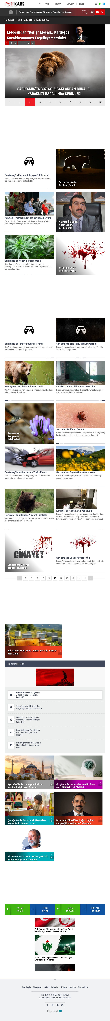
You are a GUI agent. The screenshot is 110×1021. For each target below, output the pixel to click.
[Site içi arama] (102, 12)
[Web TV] (99, 4)
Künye (64, 987)
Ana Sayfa (26, 987)
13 (73, 578)
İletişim (72, 987)
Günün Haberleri (51, 987)
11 (61, 578)
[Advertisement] (55, 128)
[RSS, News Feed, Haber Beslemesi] (57, 1005)
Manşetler (37, 987)
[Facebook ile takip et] (47, 1005)
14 (79, 578)
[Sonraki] (90, 578)
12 (67, 578)
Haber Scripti (52, 1011)
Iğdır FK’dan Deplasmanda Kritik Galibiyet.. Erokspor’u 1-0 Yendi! (49, 12)
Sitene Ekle (83, 987)
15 (84, 578)
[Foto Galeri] (103, 4)
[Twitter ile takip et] (52, 1005)
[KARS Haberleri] (40, 4)
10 (100, 102)
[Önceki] (19, 578)
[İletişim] (97, 12)
